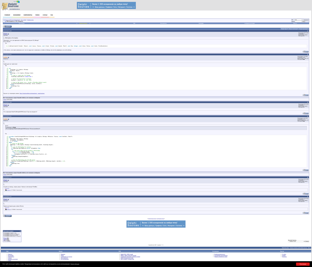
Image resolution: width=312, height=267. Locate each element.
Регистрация (21, 23)
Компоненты (28, 15)
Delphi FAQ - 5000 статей (127, 254)
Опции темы (284, 28)
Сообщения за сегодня (249, 23)
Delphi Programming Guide (127, 258)
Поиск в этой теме (293, 28)
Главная (7, 15)
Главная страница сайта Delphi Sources (298, 247)
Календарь (201, 23)
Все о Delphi (23, 19)
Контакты (284, 256)
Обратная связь (285, 247)
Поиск (37, 15)
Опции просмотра (303, 28)
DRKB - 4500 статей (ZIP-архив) (128, 255)
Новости (10, 254)
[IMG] (4, 239)
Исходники (16, 15)
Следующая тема (160, 218)
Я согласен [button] (303, 264)
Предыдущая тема (152, 218)
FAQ (52, 15)
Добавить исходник (13, 259)
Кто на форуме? (65, 259)
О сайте (284, 254)
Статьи (45, 15)
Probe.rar (8, 190)
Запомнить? (306, 19)
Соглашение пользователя (221, 255)
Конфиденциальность (219, 254)
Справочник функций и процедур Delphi (130, 256)
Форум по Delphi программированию (12, 19)
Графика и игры (30, 19)
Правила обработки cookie (220, 256)
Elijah (5, 34)
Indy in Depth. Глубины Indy (127, 259)
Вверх (309, 247)
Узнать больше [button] (74, 264)
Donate (284, 255)
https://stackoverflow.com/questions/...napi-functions (32, 93)
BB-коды (5, 238)
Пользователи (163, 23)
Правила (63, 254)
